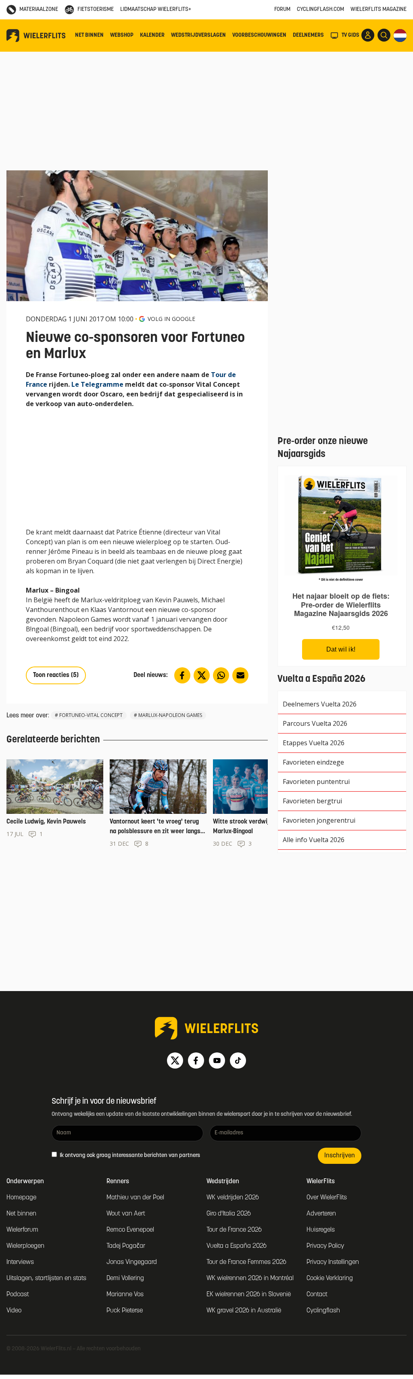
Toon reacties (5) (56, 675)
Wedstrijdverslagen (198, 35)
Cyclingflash (323, 1311)
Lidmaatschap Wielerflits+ (155, 9)
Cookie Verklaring (330, 1278)
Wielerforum (22, 1230)
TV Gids (350, 35)
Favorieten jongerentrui (319, 820)
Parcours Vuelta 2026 (315, 723)
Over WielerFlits (327, 1198)
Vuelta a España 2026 (236, 1246)
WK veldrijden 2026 (232, 1198)
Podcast (17, 1294)
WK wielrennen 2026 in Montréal (250, 1278)
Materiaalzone (38, 9)
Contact (317, 1294)
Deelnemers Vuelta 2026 (320, 704)
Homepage (21, 1198)
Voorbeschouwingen (259, 35)
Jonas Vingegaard (131, 1262)
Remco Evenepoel (130, 1230)
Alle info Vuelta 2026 (313, 839)
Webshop (121, 35)
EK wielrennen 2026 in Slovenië (248, 1294)
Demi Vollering (125, 1278)
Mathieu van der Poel (135, 1198)
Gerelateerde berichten (53, 740)
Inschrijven (339, 1156)
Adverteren (321, 1214)
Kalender (152, 35)
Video (13, 1311)
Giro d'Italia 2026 (228, 1214)
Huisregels (321, 1230)
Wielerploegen (25, 1246)
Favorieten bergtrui (312, 800)
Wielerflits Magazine (378, 9)
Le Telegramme (97, 384)
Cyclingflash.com (320, 9)
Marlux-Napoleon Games (170, 715)
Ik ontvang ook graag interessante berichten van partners (129, 1156)
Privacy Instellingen (333, 1262)
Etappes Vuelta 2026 (313, 742)
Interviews (20, 1262)
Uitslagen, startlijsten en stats (46, 1278)
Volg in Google (171, 319)
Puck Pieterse (124, 1311)
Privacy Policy (325, 1246)
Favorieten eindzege (313, 762)
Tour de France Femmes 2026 (246, 1262)
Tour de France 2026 (234, 1230)
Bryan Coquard (90, 561)
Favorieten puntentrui (316, 781)
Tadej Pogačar (125, 1246)
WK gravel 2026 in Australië (243, 1311)
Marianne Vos (125, 1294)
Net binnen (89, 35)
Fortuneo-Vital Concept (91, 715)
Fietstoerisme (95, 9)
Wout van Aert (125, 1214)
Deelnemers (308, 35)
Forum (282, 9)
